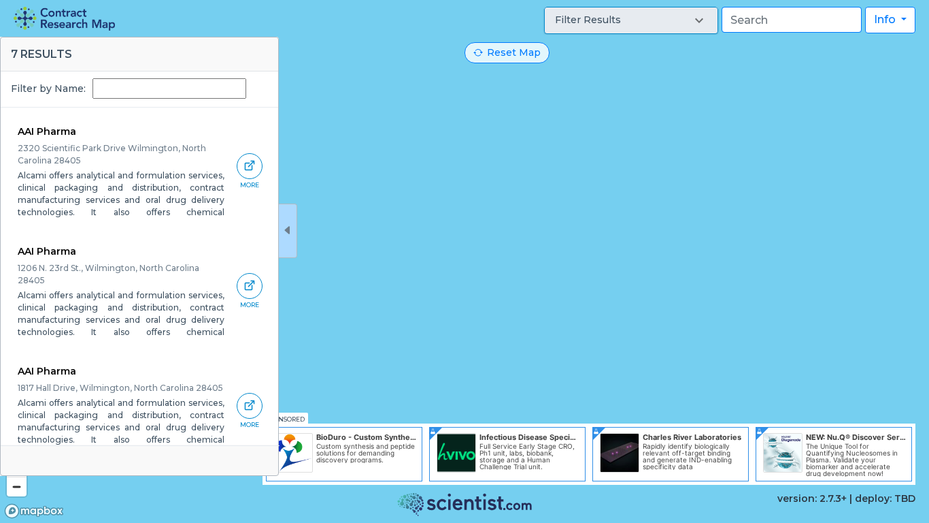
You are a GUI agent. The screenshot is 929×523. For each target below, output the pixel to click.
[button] (631, 20)
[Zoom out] (17, 486)
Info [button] (886, 19)
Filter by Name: (48, 88)
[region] (464, 261)
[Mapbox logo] (34, 511)
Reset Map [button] (514, 52)
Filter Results (588, 20)
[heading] (64, 19)
